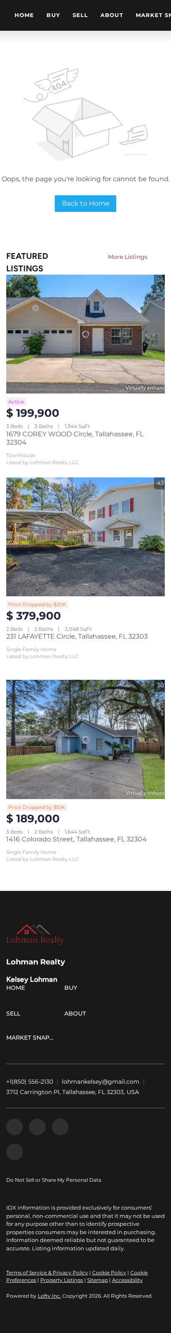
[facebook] (14, 1127)
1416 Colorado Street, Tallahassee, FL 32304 (76, 839)
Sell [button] (80, 15)
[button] (17, 989)
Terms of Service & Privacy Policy (47, 1272)
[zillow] (37, 1127)
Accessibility (127, 1280)
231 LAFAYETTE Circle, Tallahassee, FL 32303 (77, 636)
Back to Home (86, 203)
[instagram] (60, 1127)
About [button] (111, 15)
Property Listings (61, 1280)
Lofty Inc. (49, 1296)
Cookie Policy (109, 1272)
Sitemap (97, 1280)
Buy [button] (53, 15)
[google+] (14, 1152)
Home (24, 15)
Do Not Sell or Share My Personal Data (53, 1180)
